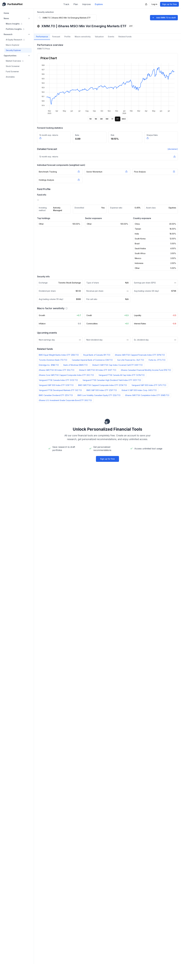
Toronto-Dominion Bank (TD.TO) (53, 360)
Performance (42, 36)
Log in (154, 4)
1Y (112, 119)
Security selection (45, 12)
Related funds (125, 36)
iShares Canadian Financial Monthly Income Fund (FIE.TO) (146, 370)
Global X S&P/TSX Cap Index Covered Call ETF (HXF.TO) (117, 365)
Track (66, 4)
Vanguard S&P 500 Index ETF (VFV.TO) (149, 385)
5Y (117, 119)
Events (111, 36)
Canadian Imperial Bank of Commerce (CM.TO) (92, 360)
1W (90, 119)
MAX (124, 119)
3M (101, 119)
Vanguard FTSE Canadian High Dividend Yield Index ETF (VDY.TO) (112, 380)
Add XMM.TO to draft (166, 17)
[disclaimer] (173, 149)
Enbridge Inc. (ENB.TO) (49, 365)
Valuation (99, 36)
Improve (86, 4)
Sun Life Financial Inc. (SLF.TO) (130, 360)
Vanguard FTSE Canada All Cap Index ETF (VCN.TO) (122, 375)
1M (96, 119)
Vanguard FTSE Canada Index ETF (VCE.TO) (58, 380)
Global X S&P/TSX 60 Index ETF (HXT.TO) (97, 370)
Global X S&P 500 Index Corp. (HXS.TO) (139, 390)
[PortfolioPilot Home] (107, 421)
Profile (67, 36)
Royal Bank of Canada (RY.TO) (96, 355)
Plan (75, 4)
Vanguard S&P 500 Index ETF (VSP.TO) (56, 385)
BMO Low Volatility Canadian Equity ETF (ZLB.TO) (99, 395)
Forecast (56, 36)
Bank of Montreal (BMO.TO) (75, 365)
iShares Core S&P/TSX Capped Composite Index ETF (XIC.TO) (66, 375)
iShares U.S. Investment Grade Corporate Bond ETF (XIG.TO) (65, 400)
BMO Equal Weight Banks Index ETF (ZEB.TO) (59, 355)
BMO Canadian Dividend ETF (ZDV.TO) (56, 395)
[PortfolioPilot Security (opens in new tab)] (146, 4)
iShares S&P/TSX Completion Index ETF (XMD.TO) (147, 395)
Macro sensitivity (83, 36)
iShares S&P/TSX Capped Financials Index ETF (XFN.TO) (140, 355)
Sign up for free (169, 4)
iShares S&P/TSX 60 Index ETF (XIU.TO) (56, 370)
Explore (99, 4)
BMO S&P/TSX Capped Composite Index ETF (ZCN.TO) (102, 385)
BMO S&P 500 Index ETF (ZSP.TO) (102, 390)
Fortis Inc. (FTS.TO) (157, 360)
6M (107, 119)
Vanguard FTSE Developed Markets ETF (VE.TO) (60, 390)
